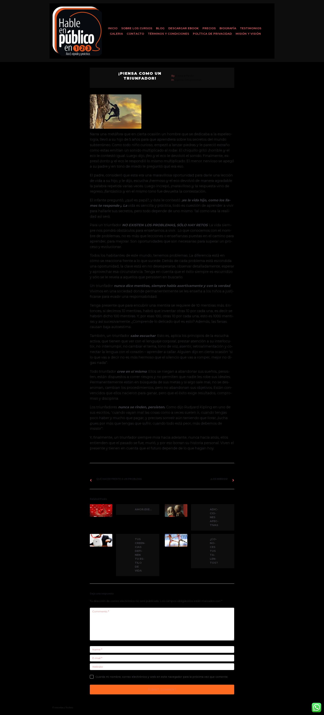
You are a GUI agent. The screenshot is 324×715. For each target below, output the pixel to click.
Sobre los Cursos (136, 28)
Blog (160, 28)
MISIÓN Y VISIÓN (248, 33)
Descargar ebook (183, 28)
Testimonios (250, 28)
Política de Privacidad (212, 33)
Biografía (228, 28)
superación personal (188, 79)
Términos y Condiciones (168, 33)
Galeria (116, 33)
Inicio (113, 28)
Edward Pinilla (184, 75)
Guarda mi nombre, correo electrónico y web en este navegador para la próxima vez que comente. (161, 676)
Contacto (135, 33)
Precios (209, 28)
